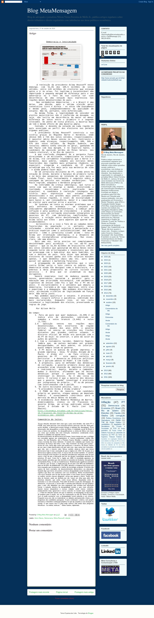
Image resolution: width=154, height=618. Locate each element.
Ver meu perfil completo (110, 245)
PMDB (118, 420)
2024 (106, 260)
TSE (103, 422)
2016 (106, 286)
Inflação (105, 402)
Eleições (105, 413)
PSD (114, 428)
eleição (67, 518)
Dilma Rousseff (59, 518)
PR (118, 441)
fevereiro (109, 363)
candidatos (105, 424)
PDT (113, 435)
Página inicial (62, 592)
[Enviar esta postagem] (65, 515)
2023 (106, 263)
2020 (106, 273)
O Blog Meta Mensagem (113, 152)
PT (123, 402)
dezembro (110, 296)
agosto (109, 346)
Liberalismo (105, 420)
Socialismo (105, 426)
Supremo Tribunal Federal (111, 437)
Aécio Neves (39, 518)
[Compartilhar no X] (74, 515)
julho (108, 350)
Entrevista (109, 317)
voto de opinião (105, 449)
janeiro (109, 366)
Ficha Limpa (117, 430)
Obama (104, 415)
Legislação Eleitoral (116, 439)
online (104, 65)
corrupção (120, 415)
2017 (106, 283)
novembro (110, 299)
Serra (120, 435)
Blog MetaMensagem (52, 10)
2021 (106, 270)
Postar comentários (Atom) (64, 598)
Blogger (90, 613)
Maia (112, 441)
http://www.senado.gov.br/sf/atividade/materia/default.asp (113, 79)
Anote (108, 320)
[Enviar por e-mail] (69, 515)
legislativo (118, 424)
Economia (105, 408)
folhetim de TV (113, 445)
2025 (106, 257)
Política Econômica (113, 418)
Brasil (118, 408)
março (108, 360)
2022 (106, 267)
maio (108, 353)
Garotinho (104, 439)
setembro (110, 343)
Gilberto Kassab (107, 433)
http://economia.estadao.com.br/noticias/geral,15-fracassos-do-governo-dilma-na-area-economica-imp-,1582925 (65, 413)
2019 (106, 276)
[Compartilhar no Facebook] (76, 515)
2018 (106, 280)
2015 (106, 290)
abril (108, 356)
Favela (117, 413)
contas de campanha (113, 443)
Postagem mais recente (39, 592)
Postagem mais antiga (84, 592)
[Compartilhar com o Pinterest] (78, 515)
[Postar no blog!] (72, 515)
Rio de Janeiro (110, 411)
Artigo (108, 305)
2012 (106, 374)
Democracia (48, 518)
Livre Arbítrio (105, 441)
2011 (106, 377)
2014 (106, 293)
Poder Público (115, 422)
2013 (106, 370)
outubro (109, 302)
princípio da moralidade (116, 447)
